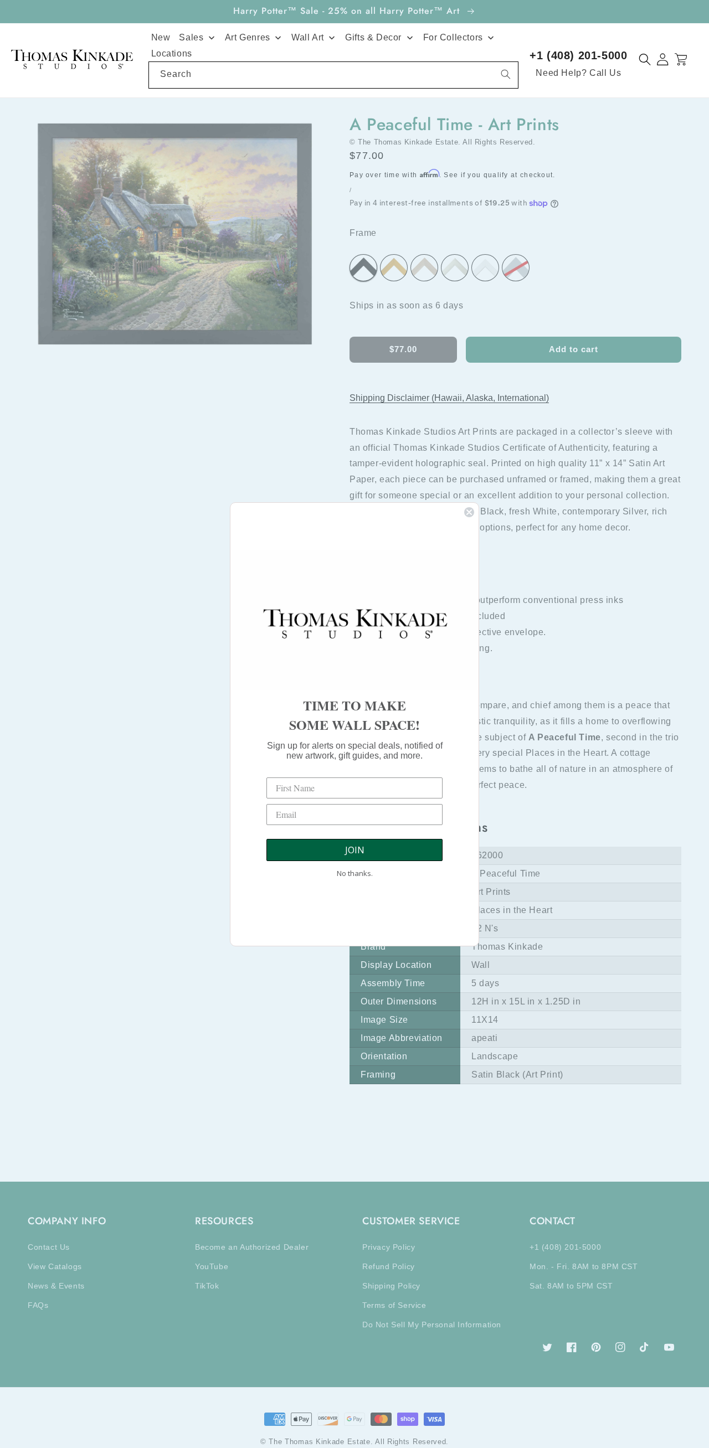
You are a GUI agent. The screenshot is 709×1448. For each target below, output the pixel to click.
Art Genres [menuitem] (247, 37)
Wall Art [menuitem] (307, 37)
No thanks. (355, 873)
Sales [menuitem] (191, 37)
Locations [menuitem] (171, 53)
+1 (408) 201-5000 (578, 55)
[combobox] (334, 75)
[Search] (506, 74)
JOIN (354, 850)
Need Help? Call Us (578, 73)
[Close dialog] (469, 512)
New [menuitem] (161, 37)
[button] (645, 59)
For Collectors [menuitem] (453, 37)
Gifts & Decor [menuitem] (373, 37)
